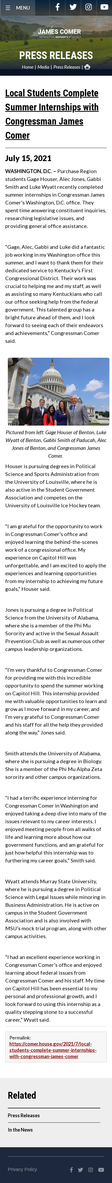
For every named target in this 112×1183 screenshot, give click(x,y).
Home (27, 67)
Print (87, 67)
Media (43, 67)
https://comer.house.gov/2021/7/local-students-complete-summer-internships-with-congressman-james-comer (53, 1050)
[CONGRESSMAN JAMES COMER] (56, 29)
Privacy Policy (22, 1169)
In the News (20, 1130)
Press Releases (56, 55)
